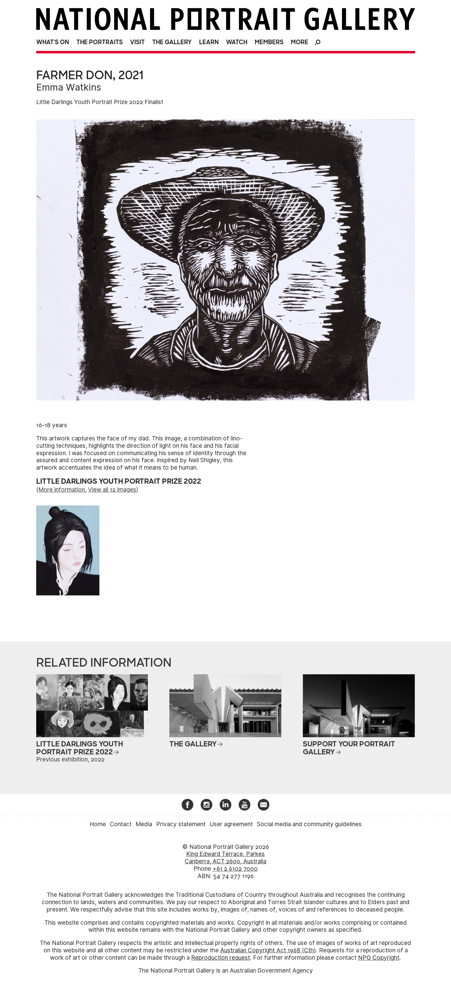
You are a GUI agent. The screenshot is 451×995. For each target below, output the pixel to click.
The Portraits (99, 42)
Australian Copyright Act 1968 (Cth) (268, 950)
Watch (236, 42)
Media (144, 824)
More (299, 42)
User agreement (231, 824)
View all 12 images (112, 489)
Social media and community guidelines (309, 824)
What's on (52, 42)
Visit (137, 42)
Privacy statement (181, 824)
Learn (209, 42)
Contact (121, 824)
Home (98, 824)
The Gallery (172, 42)
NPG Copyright (378, 957)
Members (269, 42)
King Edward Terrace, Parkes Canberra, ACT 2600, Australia (225, 857)
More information (61, 489)
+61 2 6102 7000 (235, 868)
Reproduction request (220, 957)
